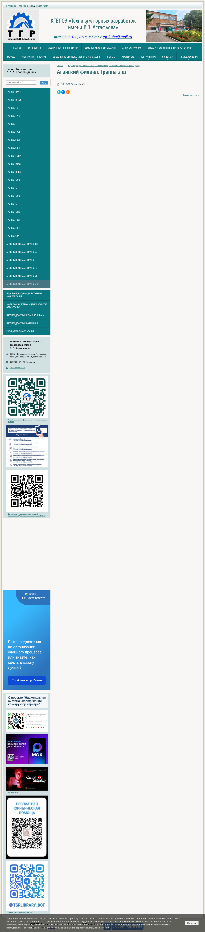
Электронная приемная (34, 56)
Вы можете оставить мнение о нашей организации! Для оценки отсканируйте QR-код (27, 515)
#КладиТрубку (13, 792)
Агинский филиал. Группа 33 (21, 260)
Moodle (11, 56)
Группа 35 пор (13, 212)
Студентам (167, 56)
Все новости (34, 48)
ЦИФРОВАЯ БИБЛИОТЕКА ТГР (20, 912)
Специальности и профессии (63, 48)
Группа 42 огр (13, 91)
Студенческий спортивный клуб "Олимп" (170, 48)
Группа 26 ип (13, 147)
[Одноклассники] (68, 92)
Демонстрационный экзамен (100, 48)
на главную (10, 5)
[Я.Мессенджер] (59, 92)
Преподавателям (189, 56)
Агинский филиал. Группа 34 (21, 268)
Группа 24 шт (13, 228)
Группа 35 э (12, 204)
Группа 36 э (12, 187)
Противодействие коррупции (22, 323)
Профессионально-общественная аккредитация (24, 295)
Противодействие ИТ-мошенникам (25, 315)
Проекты (111, 56)
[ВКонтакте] (63, 92)
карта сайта (42, 5)
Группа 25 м (12, 236)
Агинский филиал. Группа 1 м (22, 244)
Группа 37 (11, 123)
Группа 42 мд (13, 163)
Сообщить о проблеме (27, 680)
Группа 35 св (13, 196)
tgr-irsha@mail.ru (17, 367)
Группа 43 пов (13, 171)
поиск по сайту (26, 5)
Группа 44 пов (13, 99)
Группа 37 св (13, 115)
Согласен (191, 923)
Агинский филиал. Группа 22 (21, 252)
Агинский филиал (132, 48)
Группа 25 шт (13, 139)
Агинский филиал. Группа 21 (21, 276)
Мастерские (128, 56)
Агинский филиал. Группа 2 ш (22, 284)
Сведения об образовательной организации (76, 56)
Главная (17, 48)
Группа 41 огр (13, 155)
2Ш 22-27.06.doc (69, 84)
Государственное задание (20, 331)
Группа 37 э (12, 107)
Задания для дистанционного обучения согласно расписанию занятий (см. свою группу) (104, 66)
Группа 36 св (13, 179)
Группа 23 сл (13, 220)
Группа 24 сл (13, 131)
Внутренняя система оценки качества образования (26, 306)
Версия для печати (191, 95)
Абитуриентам (148, 56)
